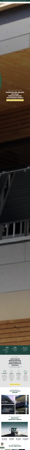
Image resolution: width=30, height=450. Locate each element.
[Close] (29, 1)
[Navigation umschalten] (29, 2)
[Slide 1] (13, 344)
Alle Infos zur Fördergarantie (15, 98)
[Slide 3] (15, 344)
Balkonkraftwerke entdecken (15, 384)
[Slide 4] (16, 344)
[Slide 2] (14, 344)
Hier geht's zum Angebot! (23, 0)
